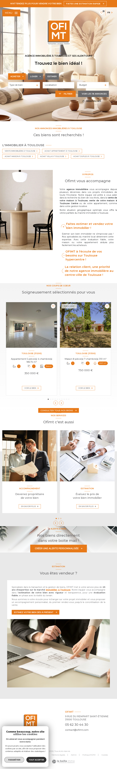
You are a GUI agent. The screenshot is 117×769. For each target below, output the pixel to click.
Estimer (52, 76)
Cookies (104, 755)
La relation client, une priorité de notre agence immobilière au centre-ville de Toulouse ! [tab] (89, 271)
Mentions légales (58, 755)
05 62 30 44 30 (76, 725)
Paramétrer (14, 759)
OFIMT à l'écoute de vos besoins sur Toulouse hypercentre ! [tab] (83, 255)
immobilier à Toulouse (58, 590)
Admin (74, 755)
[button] (61, 403)
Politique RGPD (89, 755)
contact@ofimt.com (77, 730)
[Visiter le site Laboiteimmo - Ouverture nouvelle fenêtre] (63, 761)
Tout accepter (36, 759)
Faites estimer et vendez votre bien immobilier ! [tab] (89, 226)
